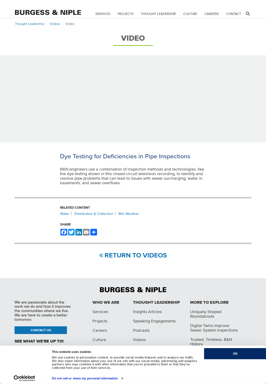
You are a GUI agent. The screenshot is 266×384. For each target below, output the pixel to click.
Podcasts (141, 330)
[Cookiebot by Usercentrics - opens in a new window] (24, 378)
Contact (233, 14)
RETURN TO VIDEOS (135, 255)
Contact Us (41, 330)
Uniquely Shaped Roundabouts (206, 313)
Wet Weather (128, 214)
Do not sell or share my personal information (85, 378)
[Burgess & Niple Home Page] (133, 289)
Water (64, 214)
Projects (126, 14)
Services (102, 14)
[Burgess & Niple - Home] (48, 8)
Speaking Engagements (154, 321)
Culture (190, 14)
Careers (211, 14)
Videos (55, 24)
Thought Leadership (158, 14)
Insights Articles (147, 311)
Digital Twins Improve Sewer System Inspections (214, 327)
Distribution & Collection (93, 214)
